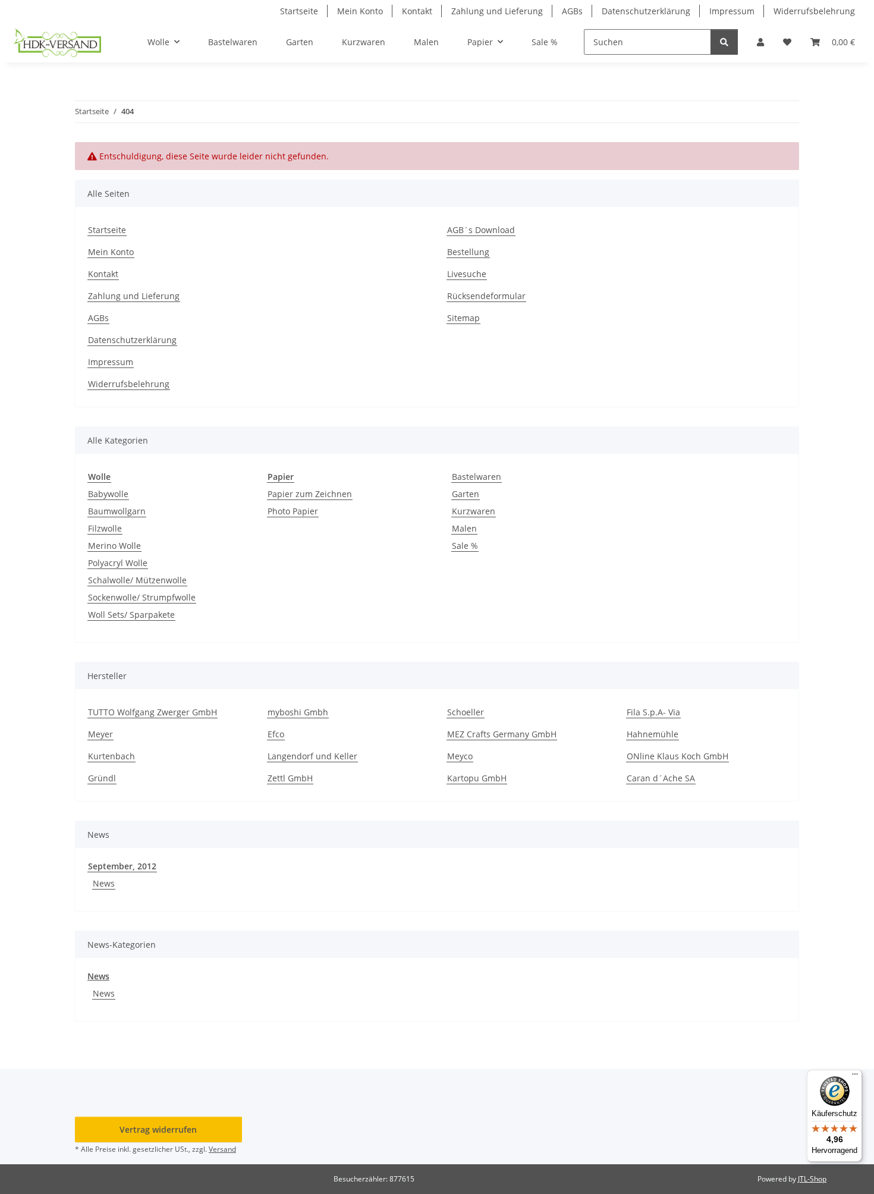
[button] (760, 41)
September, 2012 (122, 866)
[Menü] (855, 1077)
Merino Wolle (114, 545)
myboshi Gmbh (298, 712)
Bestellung (468, 251)
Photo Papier (293, 511)
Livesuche (466, 273)
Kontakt (417, 11)
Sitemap (463, 317)
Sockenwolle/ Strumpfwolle (142, 597)
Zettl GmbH (290, 778)
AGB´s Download (481, 229)
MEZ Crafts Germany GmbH (502, 734)
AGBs (572, 11)
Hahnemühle (652, 734)
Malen (464, 528)
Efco (276, 734)
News (104, 883)
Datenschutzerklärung (646, 11)
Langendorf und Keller (312, 756)
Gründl (102, 778)
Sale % (465, 545)
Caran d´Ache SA (661, 778)
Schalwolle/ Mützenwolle (137, 580)
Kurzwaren (473, 511)
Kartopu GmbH (477, 778)
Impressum (731, 11)
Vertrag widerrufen (158, 1129)
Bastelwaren (476, 476)
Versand (222, 1149)
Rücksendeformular (486, 295)
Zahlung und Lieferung (497, 11)
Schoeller (465, 712)
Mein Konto (360, 11)
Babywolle (108, 493)
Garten (465, 493)
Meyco (460, 756)
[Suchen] (724, 42)
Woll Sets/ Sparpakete (131, 614)
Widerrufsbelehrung (814, 11)
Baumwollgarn (117, 511)
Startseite (299, 11)
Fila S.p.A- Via (653, 712)
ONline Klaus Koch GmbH (677, 756)
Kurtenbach (111, 756)
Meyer (100, 734)
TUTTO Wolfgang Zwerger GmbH (152, 712)
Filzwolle (105, 528)
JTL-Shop (812, 1179)
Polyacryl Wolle (117, 562)
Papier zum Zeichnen (310, 493)
